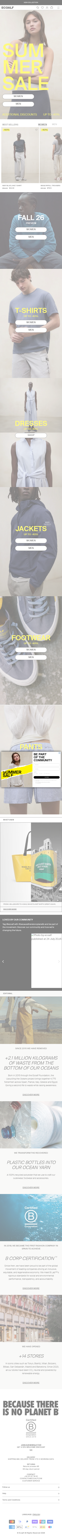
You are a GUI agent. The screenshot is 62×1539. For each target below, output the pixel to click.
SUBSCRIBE (47, 777)
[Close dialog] (59, 753)
